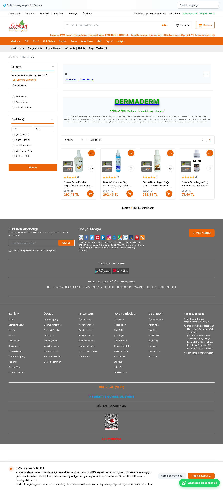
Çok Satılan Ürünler (88, 351)
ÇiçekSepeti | (75, 287)
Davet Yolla (84, 356)
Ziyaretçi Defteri (16, 372)
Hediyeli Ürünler (86, 335)
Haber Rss (119, 367)
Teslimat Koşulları (52, 330)
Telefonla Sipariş (17, 356)
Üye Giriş (153, 330)
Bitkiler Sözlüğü (121, 351)
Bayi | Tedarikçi (98, 48)
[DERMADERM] (206, 74)
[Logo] (28, 25)
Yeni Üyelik (154, 325)
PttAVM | (87, 287)
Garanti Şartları (50, 340)
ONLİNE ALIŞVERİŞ (111, 387)
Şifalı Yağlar (119, 335)
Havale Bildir (155, 351)
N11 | (49, 287)
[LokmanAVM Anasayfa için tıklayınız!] (79, 74)
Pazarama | (139, 287)
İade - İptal (49, 335)
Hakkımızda (17, 48)
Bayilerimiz (14, 346)
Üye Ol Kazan (85, 319)
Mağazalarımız (15, 351)
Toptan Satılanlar (87, 346)
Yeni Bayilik (154, 335)
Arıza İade (153, 356)
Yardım (12, 335)
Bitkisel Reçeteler (122, 346)
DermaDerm (86, 79)
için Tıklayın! (196, 320)
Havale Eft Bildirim (52, 356)
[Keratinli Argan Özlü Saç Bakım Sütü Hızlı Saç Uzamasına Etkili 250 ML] (78, 161)
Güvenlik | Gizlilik (75, 48)
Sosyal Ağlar (14, 367)
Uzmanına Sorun (16, 325)
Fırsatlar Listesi (86, 330)
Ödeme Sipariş (51, 319)
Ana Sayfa (13, 57)
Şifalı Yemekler (121, 340)
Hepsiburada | (124, 287)
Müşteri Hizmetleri (52, 362)
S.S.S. (11, 319)
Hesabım (153, 346)
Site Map (118, 362)
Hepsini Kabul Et (201, 475)
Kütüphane (119, 319)
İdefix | (150, 287)
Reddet (20, 484)
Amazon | (98, 287)
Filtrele (33, 167)
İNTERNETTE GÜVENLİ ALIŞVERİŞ (111, 396)
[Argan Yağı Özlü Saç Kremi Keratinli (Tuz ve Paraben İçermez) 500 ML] (157, 161)
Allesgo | (160, 287)
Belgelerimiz (35, 48)
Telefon (176, 13)
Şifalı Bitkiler (119, 330)
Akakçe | (171, 287)
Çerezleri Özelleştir (172, 475)
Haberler (13, 362)
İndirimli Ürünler (86, 325)
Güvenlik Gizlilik (51, 351)
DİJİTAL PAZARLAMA (111, 406)
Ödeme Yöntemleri (53, 325)
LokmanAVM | (60, 287)
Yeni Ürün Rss (120, 372)
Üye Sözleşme (156, 319)
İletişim (12, 330)
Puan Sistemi (53, 48)
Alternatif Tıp (120, 356)
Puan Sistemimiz (87, 340)
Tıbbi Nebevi (120, 325)
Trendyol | (110, 287)
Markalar (71, 79)
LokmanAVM (111, 439)
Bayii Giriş (153, 340)
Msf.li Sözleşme (51, 346)
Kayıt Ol (66, 243)
